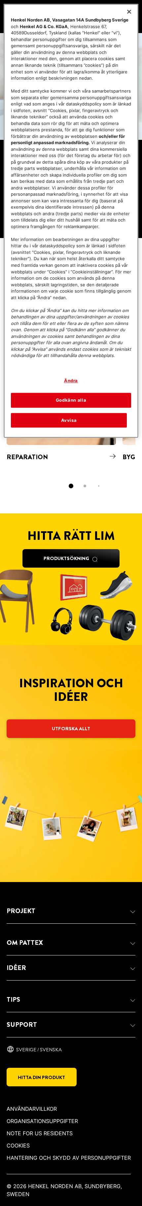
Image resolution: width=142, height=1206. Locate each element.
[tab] (71, 486)
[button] (71, 911)
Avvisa (69, 420)
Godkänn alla (71, 400)
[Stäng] (129, 12)
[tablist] (71, 486)
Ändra (71, 380)
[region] (71, 221)
